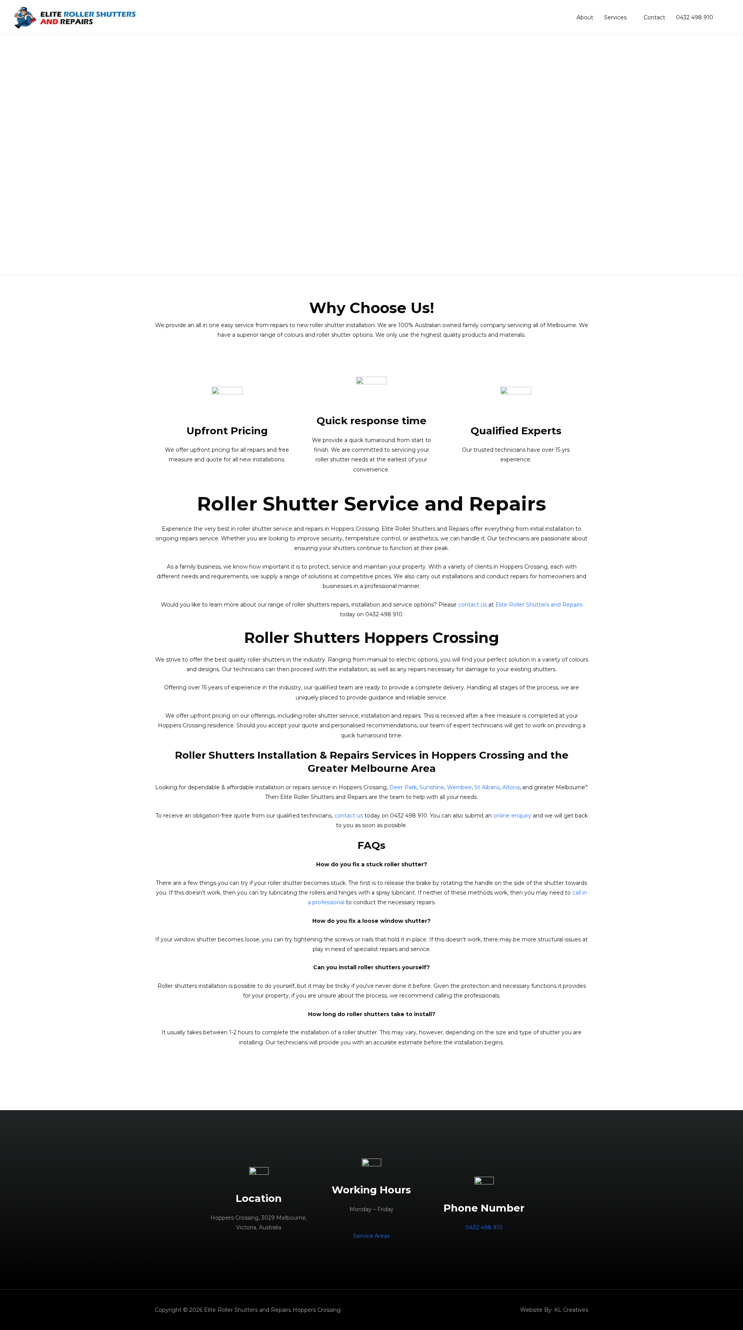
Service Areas (371, 1235)
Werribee (459, 787)
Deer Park (403, 787)
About (585, 17)
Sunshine (431, 787)
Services (615, 17)
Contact (654, 17)
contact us (472, 604)
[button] (12, 155)
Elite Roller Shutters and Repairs (538, 604)
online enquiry (512, 815)
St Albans (487, 787)
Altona (511, 787)
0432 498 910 (694, 17)
